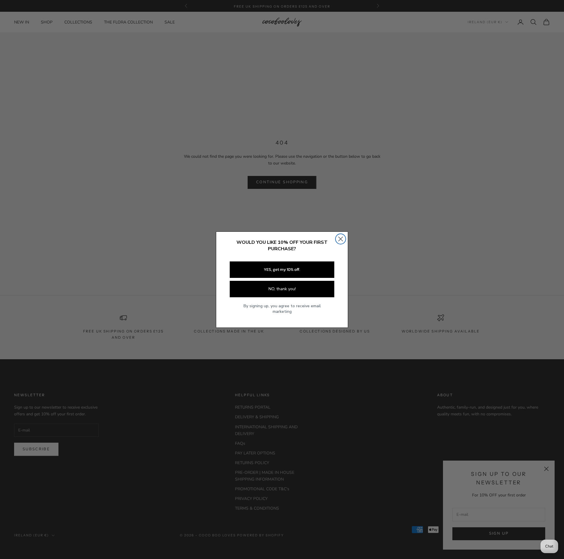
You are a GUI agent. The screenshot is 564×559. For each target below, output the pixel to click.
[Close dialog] (340, 239)
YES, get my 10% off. (282, 269)
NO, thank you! (282, 289)
